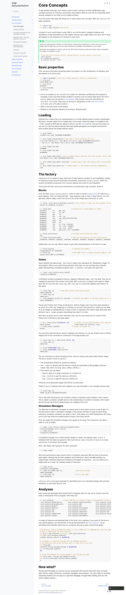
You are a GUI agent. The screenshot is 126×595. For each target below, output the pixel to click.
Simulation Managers (20, 42)
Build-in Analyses (17, 59)
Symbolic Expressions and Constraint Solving (21, 33)
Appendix (15, 72)
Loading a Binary (18, 29)
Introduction (15, 17)
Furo (61, 592)
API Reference (16, 75)
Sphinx (47, 592)
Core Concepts (16, 23)
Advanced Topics (17, 62)
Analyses (16, 50)
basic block (93, 194)
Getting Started (17, 20)
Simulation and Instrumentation (18, 45)
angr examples (16, 68)
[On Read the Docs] (108, 591)
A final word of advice (20, 56)
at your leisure (69, 99)
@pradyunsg (54, 592)
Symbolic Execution (19, 53)
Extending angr (17, 65)
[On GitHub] (110, 591)
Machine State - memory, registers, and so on (21, 38)
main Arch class (97, 101)
